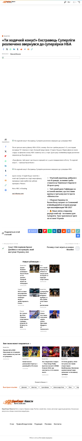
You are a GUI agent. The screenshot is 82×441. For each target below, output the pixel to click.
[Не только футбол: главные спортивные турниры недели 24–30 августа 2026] (35, 314)
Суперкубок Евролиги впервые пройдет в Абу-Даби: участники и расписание (44, 298)
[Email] (28, 49)
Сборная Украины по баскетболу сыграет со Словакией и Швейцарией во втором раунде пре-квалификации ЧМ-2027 (62, 204)
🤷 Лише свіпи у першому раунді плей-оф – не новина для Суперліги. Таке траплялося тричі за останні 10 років (62, 215)
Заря (78, 387)
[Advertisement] (41, 19)
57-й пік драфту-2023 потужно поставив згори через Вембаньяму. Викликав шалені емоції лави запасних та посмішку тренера (70, 368)
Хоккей (20, 289)
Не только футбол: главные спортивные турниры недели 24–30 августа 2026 (24, 320)
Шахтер (34, 387)
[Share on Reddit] (21, 49)
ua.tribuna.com (18, 194)
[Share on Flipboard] (5, 156)
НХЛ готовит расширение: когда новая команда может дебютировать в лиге (23, 297)
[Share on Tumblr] (17, 49)
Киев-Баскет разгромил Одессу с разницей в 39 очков (30, 364)
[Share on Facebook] (3, 49)
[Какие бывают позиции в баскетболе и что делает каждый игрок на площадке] (35, 269)
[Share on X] (7, 49)
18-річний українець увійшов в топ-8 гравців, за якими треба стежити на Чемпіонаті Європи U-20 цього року (62, 182)
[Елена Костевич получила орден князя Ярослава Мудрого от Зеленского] (55, 314)
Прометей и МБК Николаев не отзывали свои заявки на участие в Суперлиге (11, 353)
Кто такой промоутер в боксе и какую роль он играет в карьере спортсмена (44, 273)
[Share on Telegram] (24, 49)
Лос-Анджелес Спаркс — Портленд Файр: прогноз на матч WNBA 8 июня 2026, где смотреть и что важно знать (50, 367)
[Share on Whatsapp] (10, 49)
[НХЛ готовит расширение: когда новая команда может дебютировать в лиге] (35, 292)
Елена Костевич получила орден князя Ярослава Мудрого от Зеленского (44, 321)
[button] (65, 2)
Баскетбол (7, 36)
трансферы (45, 387)
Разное (22, 311)
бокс (70, 387)
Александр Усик (59, 387)
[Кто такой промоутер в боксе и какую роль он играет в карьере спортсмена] (55, 269)
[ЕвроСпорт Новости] (8, 2)
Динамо (24, 387)
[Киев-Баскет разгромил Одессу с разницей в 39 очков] (31, 351)
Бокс (41, 265)
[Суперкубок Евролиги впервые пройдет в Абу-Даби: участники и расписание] (55, 292)
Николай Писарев (15, 54)
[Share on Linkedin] (14, 49)
